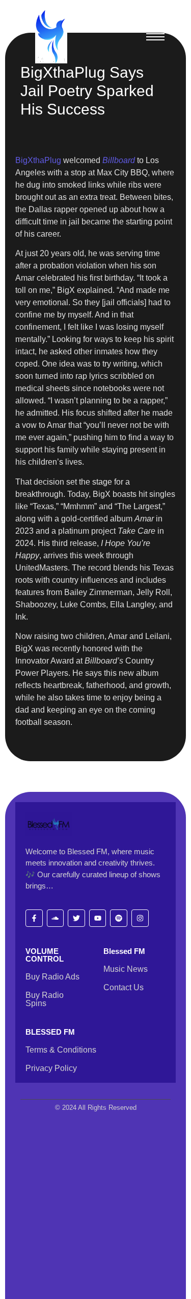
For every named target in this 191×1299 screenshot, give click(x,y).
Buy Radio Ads (52, 976)
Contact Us (123, 987)
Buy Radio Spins (44, 999)
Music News (125, 969)
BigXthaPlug (38, 160)
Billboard (118, 160)
